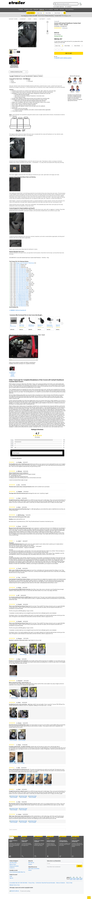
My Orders (68, 6)
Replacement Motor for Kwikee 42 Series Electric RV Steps (40, 325)
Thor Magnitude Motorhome (22, 293)
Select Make (48, 12)
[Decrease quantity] (55, 50)
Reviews (64, 28)
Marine (56, 9)
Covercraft (56, 21)
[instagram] (77, 878)
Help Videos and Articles (33, 868)
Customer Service (58, 6)
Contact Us (12, 867)
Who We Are (31, 862)
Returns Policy (13, 864)
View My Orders (13, 862)
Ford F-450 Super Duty (21, 286)
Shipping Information (14, 866)
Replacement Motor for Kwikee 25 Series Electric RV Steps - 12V (59, 325)
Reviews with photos (17, 458)
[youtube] (81, 878)
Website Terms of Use (15, 885)
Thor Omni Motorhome (21, 301)
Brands (62, 9)
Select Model (57, 12)
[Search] (55, 4)
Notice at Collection (60, 882)
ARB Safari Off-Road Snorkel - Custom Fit (32, 325)
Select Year (39, 12)
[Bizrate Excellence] (14, 891)
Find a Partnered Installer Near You (17, 872)
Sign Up (11, 878)
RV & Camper (49, 9)
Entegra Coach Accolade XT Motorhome (25, 263)
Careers (30, 864)
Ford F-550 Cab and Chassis (22, 289)
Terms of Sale (69, 882)
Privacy (48, 866)
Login (11, 876)
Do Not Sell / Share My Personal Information (45, 882)
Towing (20, 9)
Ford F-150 (18, 264)
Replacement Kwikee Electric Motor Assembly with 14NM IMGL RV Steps (50, 325)
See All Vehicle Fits (13, 307)
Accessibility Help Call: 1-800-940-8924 (18, 882)
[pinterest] (74, 878)
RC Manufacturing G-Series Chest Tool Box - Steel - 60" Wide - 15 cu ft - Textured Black (13, 325)
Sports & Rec (28, 9)
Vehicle (41, 9)
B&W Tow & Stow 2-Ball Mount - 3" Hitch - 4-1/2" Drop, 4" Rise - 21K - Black (22, 325)
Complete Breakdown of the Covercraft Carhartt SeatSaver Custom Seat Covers (12, 374)
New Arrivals (69, 9)
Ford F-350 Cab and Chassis (22, 273)
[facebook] (71, 878)
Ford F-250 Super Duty (21, 268)
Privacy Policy (31, 882)
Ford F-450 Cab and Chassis (22, 282)
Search (30, 870)
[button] (62, 323)
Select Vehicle (31, 12)
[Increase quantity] (62, 50)
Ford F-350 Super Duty (21, 277)
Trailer (36, 9)
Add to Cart (68, 53)
